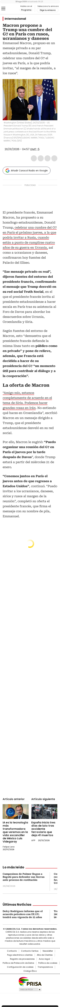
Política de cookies (47, 963)
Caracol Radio (11, 8)
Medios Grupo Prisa (30, 989)
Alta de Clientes (45, 955)
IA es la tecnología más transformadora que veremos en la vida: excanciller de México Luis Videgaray (15, 832)
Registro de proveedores (22, 959)
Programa (26, 10)
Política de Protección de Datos (18, 963)
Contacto (12, 951)
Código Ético (30, 971)
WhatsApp (54, 158)
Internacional (15, 19)
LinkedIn (47, 158)
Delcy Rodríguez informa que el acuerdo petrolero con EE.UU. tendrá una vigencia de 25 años (23, 914)
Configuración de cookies (20, 967)
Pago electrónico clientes (20, 955)
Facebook (34, 158)
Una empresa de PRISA (30, 981)
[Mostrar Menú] (3, 8)
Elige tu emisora (48, 10)
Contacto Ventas (29, 951)
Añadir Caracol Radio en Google (29, 170)
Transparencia (45, 967)
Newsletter (48, 951)
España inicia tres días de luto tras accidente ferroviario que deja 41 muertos (43, 829)
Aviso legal (44, 959)
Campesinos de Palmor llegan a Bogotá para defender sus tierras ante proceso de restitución (23, 877)
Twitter (41, 158)
